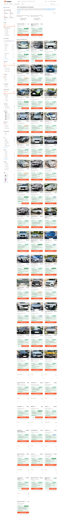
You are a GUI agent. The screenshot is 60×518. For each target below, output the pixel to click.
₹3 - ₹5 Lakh (6, 31)
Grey (6, 178)
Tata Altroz (48, 121)
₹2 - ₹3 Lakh (6, 30)
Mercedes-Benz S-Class (34, 241)
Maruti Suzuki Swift (47, 478)
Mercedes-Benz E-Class (48, 217)
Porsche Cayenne (48, 98)
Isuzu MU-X (34, 382)
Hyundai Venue (49, 335)
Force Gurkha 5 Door (49, 312)
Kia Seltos (33, 311)
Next (28, 44)
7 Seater (6, 156)
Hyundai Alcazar (34, 217)
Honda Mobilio (34, 263)
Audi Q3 (19, 49)
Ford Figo (19, 121)
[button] (23, 31)
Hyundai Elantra (21, 168)
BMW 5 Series (20, 73)
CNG (5, 78)
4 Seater (6, 152)
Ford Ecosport (20, 335)
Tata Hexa (47, 430)
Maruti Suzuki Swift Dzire (34, 24)
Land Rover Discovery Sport (21, 431)
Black (7, 175)
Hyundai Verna (48, 168)
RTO (4, 137)
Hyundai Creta (21, 192)
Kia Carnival (20, 97)
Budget (5, 22)
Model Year (5, 61)
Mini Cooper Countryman (48, 74)
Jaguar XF (34, 501)
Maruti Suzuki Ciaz (20, 454)
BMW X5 (33, 406)
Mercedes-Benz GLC (35, 359)
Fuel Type (5, 74)
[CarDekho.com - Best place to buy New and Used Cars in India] (7, 1)
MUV (7, 116)
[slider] (4, 26)
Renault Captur (35, 168)
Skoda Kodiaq (34, 50)
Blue (6, 179)
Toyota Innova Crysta (20, 478)
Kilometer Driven (6, 89)
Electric (6, 79)
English (45, 1)
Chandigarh (6, 141)
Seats (5, 149)
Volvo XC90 (48, 287)
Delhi (5, 144)
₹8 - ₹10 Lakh (6, 34)
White (7, 174)
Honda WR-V (20, 406)
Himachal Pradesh (7, 145)
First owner (6, 105)
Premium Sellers (6, 131)
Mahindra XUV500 (34, 74)
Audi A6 (33, 97)
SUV (7, 112)
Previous (17, 44)
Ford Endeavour (35, 287)
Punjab (6, 140)
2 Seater (6, 151)
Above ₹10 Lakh (7, 35)
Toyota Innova (34, 121)
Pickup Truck (8, 117)
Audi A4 (47, 49)
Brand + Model (6, 38)
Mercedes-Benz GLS (21, 383)
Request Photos (23, 19)
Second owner (7, 106)
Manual (6, 85)
